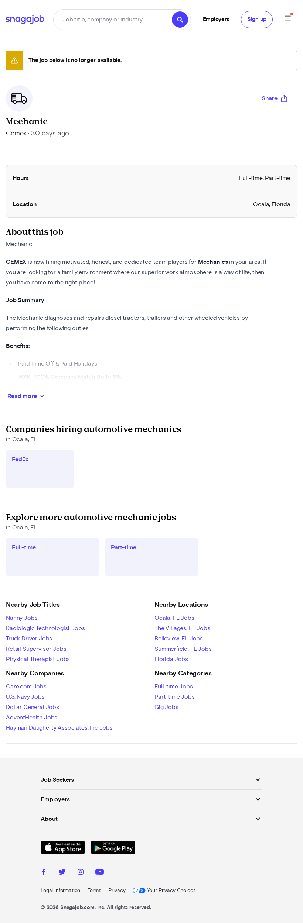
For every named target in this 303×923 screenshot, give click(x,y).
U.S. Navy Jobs (25, 697)
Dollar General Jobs (32, 707)
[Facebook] (44, 873)
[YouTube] (99, 873)
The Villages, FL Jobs (182, 628)
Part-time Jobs (174, 697)
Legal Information (60, 890)
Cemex (16, 133)
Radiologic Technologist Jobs (45, 628)
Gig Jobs (166, 707)
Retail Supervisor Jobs (36, 649)
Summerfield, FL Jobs (183, 649)
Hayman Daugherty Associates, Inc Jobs (59, 728)
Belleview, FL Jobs (178, 639)
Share (270, 98)
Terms (94, 890)
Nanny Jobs (21, 618)
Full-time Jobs (173, 686)
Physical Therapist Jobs (38, 659)
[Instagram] (81, 873)
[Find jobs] (180, 19)
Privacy (116, 890)
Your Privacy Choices (171, 890)
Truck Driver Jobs (29, 639)
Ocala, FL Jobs (174, 618)
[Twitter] (62, 873)
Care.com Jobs (26, 686)
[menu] (288, 19)
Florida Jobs (171, 659)
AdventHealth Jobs (31, 717)
